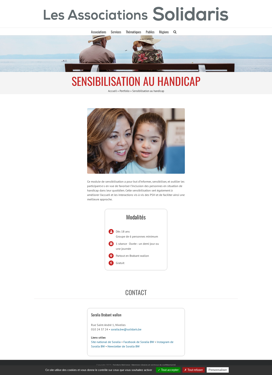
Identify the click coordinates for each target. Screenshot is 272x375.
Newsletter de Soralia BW (124, 346)
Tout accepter (169, 369)
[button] (175, 31)
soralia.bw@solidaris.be (126, 329)
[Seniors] (136, 53)
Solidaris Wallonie (121, 365)
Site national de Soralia (106, 342)
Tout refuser (195, 369)
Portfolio (125, 91)
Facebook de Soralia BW (138, 342)
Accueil (112, 91)
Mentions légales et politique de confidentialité (154, 365)
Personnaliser (218, 369)
